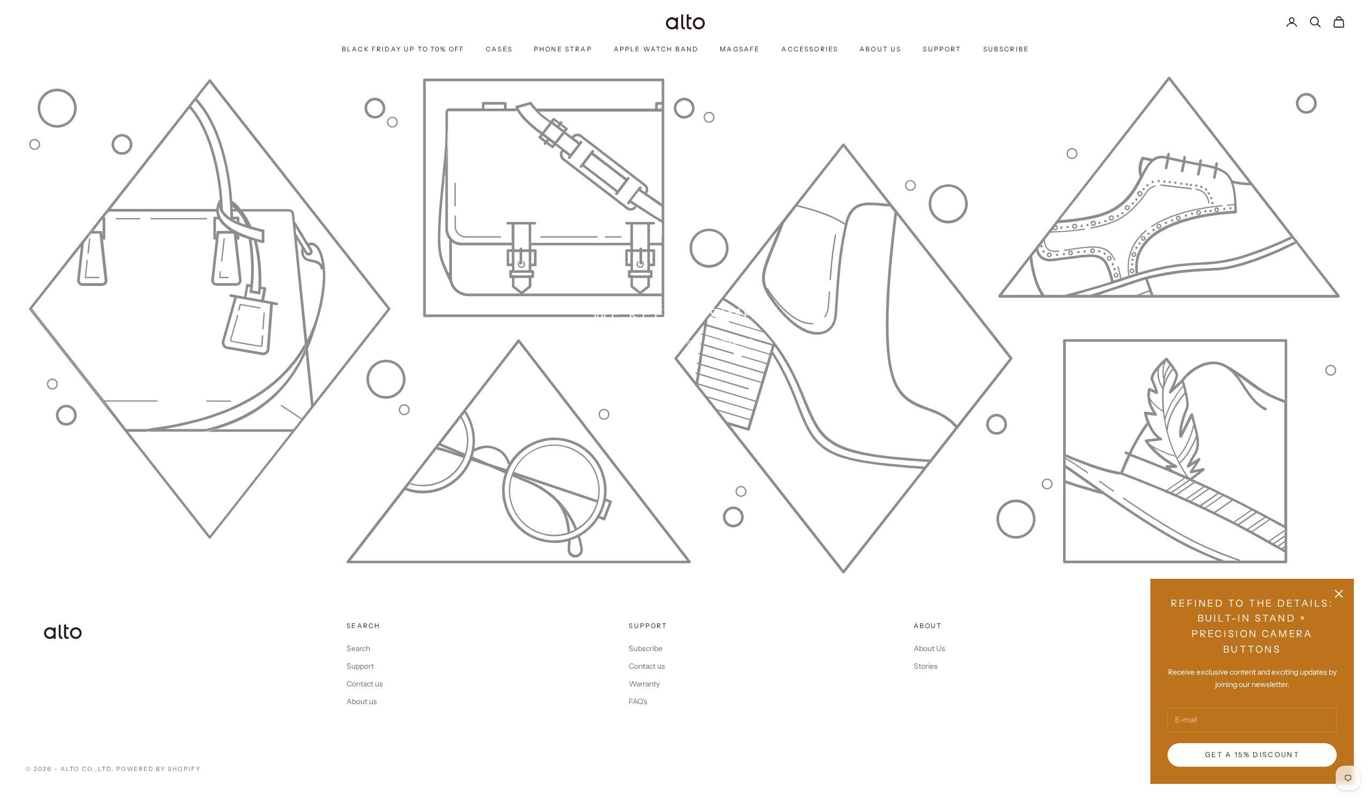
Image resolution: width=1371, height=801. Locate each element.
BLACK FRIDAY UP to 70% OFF (403, 49)
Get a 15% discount (1252, 754)
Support (942, 49)
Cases (499, 49)
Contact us (364, 684)
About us (361, 701)
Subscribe (1006, 49)
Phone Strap (563, 49)
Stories (926, 666)
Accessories (809, 49)
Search (358, 648)
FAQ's (638, 701)
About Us (880, 49)
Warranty (644, 684)
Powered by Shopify (158, 769)
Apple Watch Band (656, 49)
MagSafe (740, 49)
